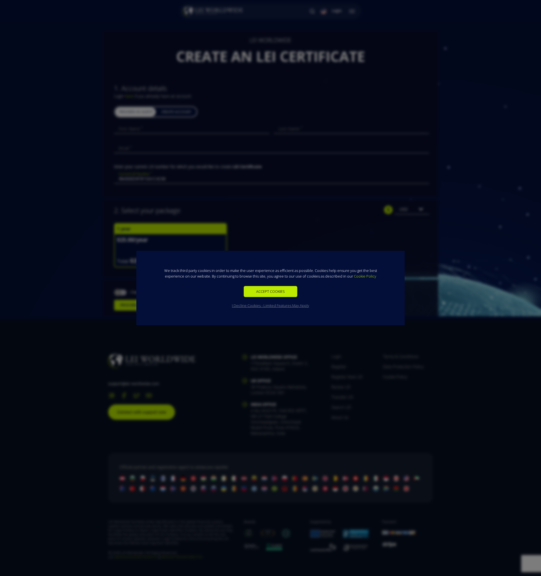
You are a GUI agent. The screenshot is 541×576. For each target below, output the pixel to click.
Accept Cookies (270, 291)
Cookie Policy (365, 276)
